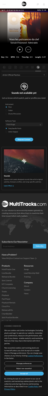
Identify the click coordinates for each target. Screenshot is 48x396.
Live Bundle (6, 273)
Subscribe (39, 246)
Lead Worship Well (31, 273)
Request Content (24, 139)
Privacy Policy (9, 389)
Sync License (7, 280)
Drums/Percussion (14, 114)
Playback (5, 295)
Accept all (24, 374)
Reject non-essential (24, 368)
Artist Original (13, 132)
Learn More (8, 186)
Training (27, 277)
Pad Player (6, 299)
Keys (10, 107)
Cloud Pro (6, 306)
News (26, 293)
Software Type (10, 121)
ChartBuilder (7, 314)
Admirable (33, 42)
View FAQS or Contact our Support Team (18, 258)
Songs (26, 269)
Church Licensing (8, 288)
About (26, 286)
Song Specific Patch (14, 128)
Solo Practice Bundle (10, 317)
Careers (27, 290)
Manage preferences (24, 363)
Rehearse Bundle (8, 277)
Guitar (10, 110)
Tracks (4, 291)
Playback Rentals (8, 302)
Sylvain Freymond (18, 42)
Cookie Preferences (35, 356)
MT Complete (7, 284)
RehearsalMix (7, 310)
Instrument (9, 104)
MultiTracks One (8, 269)
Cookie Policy (33, 386)
